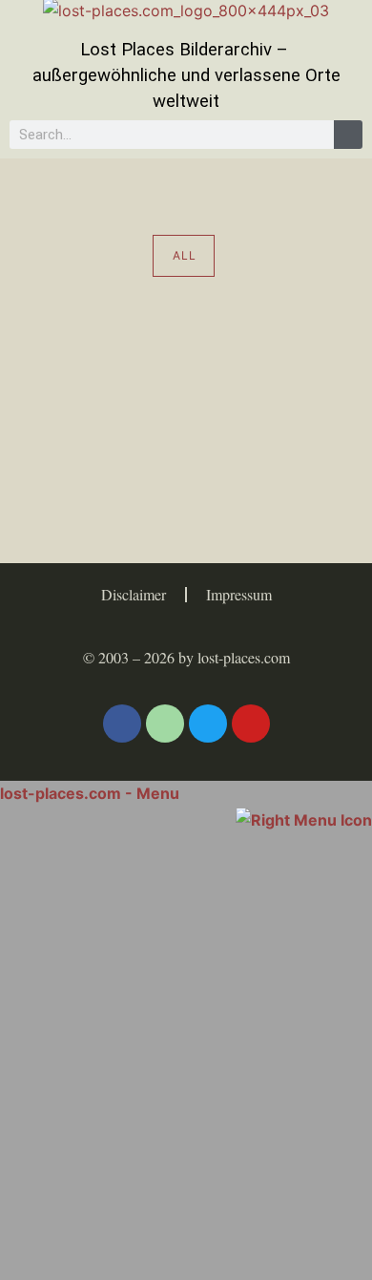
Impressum (239, 594)
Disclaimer (133, 594)
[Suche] (348, 134)
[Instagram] (165, 723)
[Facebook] (122, 723)
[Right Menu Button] (304, 818)
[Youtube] (251, 723)
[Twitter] (208, 723)
